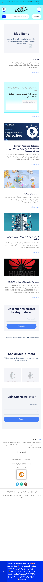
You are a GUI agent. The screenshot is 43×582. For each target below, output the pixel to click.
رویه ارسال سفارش (31, 194)
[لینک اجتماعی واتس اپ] (21, 484)
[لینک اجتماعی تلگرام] (17, 484)
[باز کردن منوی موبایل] (39, 9)
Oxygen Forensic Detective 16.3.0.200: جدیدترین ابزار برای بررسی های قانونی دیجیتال (22, 148)
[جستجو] (4, 16)
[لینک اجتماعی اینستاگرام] (25, 484)
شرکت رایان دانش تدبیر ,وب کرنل (12, 496)
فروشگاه (36, 16)
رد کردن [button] (3, 571)
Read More (35, 72)
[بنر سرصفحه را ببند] (3, 2)
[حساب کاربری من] (4, 9)
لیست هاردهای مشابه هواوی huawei (23, 282)
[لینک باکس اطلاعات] (21, 9)
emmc (36, 59)
